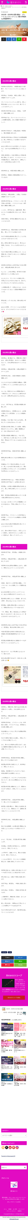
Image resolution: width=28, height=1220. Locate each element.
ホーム (5, 1209)
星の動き (5, 952)
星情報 (9, 1209)
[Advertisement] (14, 57)
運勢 (10, 952)
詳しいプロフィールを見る (14, 1202)
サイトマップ (21, 1209)
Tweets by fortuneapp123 (8, 1156)
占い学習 (15, 1209)
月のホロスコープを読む (14, 997)
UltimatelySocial (14, 1219)
